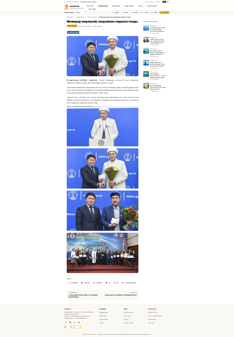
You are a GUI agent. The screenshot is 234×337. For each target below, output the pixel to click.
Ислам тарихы (152, 6)
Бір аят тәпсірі (128, 323)
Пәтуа (140, 6)
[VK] (78, 322)
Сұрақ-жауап (103, 319)
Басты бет (90, 6)
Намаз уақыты (69, 12)
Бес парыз (92, 9)
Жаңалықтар (103, 6)
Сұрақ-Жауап (129, 6)
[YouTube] (70, 322)
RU (168, 1)
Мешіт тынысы (72, 25)
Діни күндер (152, 319)
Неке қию (158, 2)
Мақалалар (116, 6)
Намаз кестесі (152, 312)
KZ (164, 1)
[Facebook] (66, 322)
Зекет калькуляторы (155, 316)
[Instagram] (74, 322)
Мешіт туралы (149, 2)
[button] (102, 56)
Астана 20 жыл (73, 32)
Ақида (126, 319)
